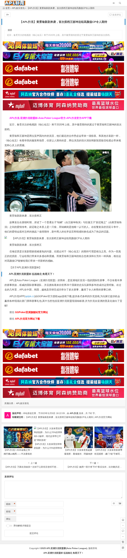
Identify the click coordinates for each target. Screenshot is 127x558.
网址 (8, 519)
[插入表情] (114, 503)
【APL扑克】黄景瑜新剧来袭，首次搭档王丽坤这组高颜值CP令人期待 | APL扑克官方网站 (68, 417)
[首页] (122, 519)
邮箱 (10, 511)
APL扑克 (74, 413)
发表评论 (116, 14)
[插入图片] (120, 503)
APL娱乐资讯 (18, 8)
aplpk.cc (29, 296)
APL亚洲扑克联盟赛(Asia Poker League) (66, 548)
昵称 (10, 504)
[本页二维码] (122, 547)
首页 (7, 8)
